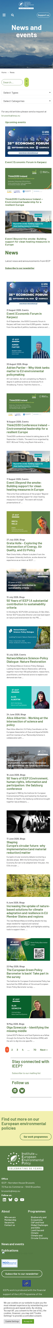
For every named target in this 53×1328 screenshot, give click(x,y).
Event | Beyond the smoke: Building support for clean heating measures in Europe (27, 241)
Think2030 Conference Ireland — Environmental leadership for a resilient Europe (24, 201)
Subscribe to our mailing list (26, 1073)
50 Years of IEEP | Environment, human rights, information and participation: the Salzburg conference (27, 783)
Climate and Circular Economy (39, 1236)
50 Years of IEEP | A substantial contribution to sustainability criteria (27, 604)
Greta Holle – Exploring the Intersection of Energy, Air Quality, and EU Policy (24, 546)
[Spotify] (16, 1199)
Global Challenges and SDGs (39, 1226)
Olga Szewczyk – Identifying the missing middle (28, 1029)
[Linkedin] (15, 1091)
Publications (9, 1250)
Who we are (10, 1217)
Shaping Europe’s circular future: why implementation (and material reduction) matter (26, 847)
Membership (10, 1220)
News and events (12, 1244)
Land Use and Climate (37, 1231)
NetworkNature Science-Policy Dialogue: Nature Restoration (27, 659)
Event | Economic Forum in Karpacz (26, 162)
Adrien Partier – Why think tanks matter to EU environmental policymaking (28, 371)
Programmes (36, 1211)
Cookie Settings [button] (12, 1321)
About (5, 1211)
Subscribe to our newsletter (19, 268)
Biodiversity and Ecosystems (38, 1218)
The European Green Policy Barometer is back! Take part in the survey (27, 973)
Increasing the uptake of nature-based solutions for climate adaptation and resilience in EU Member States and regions (28, 911)
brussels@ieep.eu (10, 115)
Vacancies (9, 1222)
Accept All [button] (28, 1321)
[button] (4, 15)
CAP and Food (37, 1222)
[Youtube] (22, 1199)
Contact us (9, 1225)
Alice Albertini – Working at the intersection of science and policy (27, 721)
